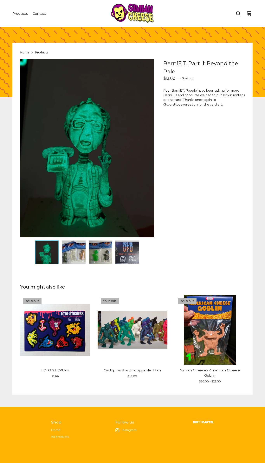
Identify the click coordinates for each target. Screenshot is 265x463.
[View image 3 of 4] (100, 252)
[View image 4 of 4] (127, 252)
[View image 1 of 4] (47, 252)
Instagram (129, 430)
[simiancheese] (132, 13)
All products (60, 437)
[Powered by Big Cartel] (203, 422)
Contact (39, 13)
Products (20, 13)
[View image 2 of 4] (74, 252)
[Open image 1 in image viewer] (87, 148)
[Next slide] (148, 148)
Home (24, 52)
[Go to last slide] (26, 148)
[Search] (238, 13)
